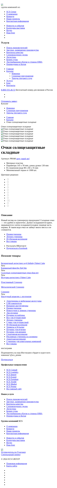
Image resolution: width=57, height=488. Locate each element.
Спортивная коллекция (16, 334)
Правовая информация (16, 463)
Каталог (10, 71)
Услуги (9, 81)
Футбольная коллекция (16, 239)
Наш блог (10, 33)
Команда (10, 16)
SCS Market (11, 384)
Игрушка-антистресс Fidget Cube (16, 277)
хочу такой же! (23, 159)
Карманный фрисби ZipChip (14, 268)
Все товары (11, 241)
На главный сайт (14, 389)
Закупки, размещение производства (22, 50)
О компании (11, 14)
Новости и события (15, 26)
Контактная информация (17, 21)
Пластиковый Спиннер (11, 282)
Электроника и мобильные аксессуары (23, 301)
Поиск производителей (16, 48)
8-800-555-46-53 (8, 90)
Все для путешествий (16, 317)
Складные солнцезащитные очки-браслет (20, 273)
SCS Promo (11, 386)
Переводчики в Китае (16, 64)
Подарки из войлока (15, 315)
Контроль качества (14, 52)
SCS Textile (11, 382)
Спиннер (5, 292)
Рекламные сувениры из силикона (21, 336)
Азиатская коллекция (16, 339)
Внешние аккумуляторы (17, 306)
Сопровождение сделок (17, 55)
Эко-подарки (12, 313)
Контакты (10, 85)
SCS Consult (11, 370)
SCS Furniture (12, 379)
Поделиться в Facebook (16, 248)
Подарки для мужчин (16, 329)
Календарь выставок (15, 28)
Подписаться (7, 359)
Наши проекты (13, 19)
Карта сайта (11, 466)
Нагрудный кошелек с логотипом (16, 296)
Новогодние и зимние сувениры (21, 310)
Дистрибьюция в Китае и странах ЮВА (24, 62)
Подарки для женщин (16, 332)
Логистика (11, 57)
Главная (10, 69)
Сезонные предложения (22, 76)
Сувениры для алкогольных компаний (23, 341)
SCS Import (11, 374)
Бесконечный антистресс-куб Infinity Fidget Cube (23, 263)
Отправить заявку (9, 101)
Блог (8, 83)
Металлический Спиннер (12, 287)
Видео (9, 30)
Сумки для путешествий (17, 322)
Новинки (16, 73)
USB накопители (14, 303)
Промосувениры (13, 234)
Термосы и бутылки (15, 327)
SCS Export (11, 377)
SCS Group (11, 12)
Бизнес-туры (12, 59)
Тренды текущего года (22, 78)
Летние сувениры (14, 236)
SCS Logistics (12, 372)
